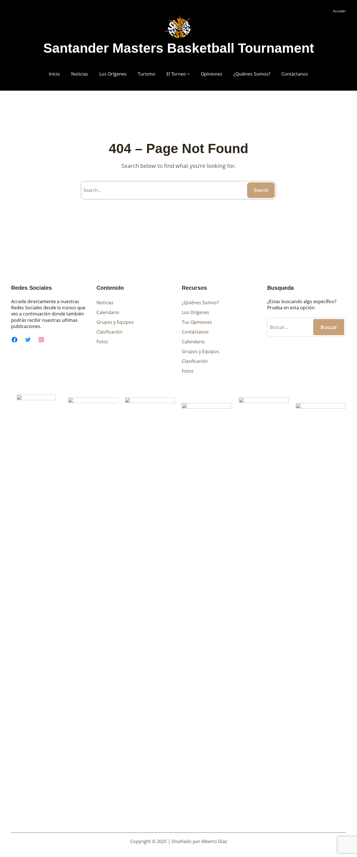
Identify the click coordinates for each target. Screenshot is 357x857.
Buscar (328, 327)
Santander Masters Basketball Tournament (178, 48)
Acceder (339, 11)
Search (261, 190)
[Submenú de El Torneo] (188, 74)
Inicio (54, 74)
